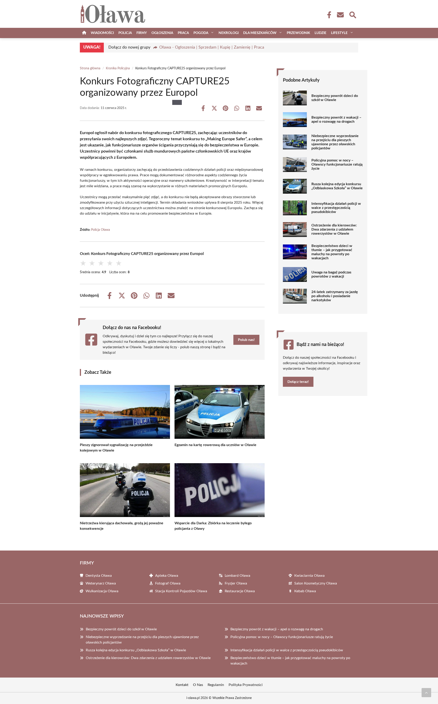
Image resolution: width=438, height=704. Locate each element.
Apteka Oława (166, 575)
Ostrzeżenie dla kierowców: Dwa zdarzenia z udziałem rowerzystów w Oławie (334, 229)
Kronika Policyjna (118, 68)
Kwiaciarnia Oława (309, 575)
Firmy (141, 33)
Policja (125, 33)
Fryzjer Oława (236, 583)
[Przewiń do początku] (426, 692)
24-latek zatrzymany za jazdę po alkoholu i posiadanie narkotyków (334, 296)
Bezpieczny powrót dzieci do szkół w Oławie (334, 98)
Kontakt (182, 685)
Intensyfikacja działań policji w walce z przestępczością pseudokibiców (336, 208)
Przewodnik (298, 33)
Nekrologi (229, 33)
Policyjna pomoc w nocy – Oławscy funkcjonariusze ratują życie (336, 164)
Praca (183, 33)
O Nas (198, 685)
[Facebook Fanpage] (328, 15)
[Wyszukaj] (352, 14)
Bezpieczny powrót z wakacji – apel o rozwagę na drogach (336, 119)
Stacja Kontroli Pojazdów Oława (181, 591)
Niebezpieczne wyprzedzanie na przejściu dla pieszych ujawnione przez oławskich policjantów (335, 142)
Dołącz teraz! (298, 382)
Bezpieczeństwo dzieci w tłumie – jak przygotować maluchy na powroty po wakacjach (331, 252)
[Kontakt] (340, 15)
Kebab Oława (305, 591)
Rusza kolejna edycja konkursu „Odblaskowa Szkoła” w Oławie (337, 186)
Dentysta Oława (99, 575)
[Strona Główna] (84, 33)
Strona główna (90, 68)
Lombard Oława (237, 575)
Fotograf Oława (167, 583)
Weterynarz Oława (101, 583)
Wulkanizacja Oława (102, 591)
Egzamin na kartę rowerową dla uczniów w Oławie (215, 445)
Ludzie (320, 33)
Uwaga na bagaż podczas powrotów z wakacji (331, 274)
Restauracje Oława (240, 591)
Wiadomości (102, 33)
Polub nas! (246, 340)
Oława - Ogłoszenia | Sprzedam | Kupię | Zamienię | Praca (211, 47)
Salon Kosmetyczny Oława (315, 583)
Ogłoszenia (162, 33)
